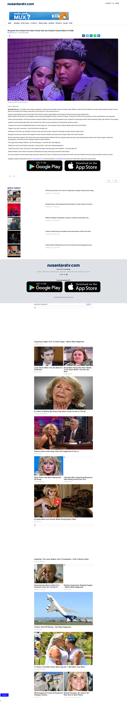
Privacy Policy (46, 271)
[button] (83, 35)
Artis (10, 176)
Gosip (14, 176)
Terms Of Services (55, 271)
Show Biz (51, 23)
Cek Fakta (58, 23)
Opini (70, 23)
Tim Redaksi (81, 271)
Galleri (65, 23)
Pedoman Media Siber (72, 271)
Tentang (40, 271)
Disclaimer (63, 271)
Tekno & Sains (42, 23)
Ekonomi (17, 23)
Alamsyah (16, 106)
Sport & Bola (25, 23)
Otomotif (34, 23)
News (9, 23)
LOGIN (117, 3)
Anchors (88, 271)
